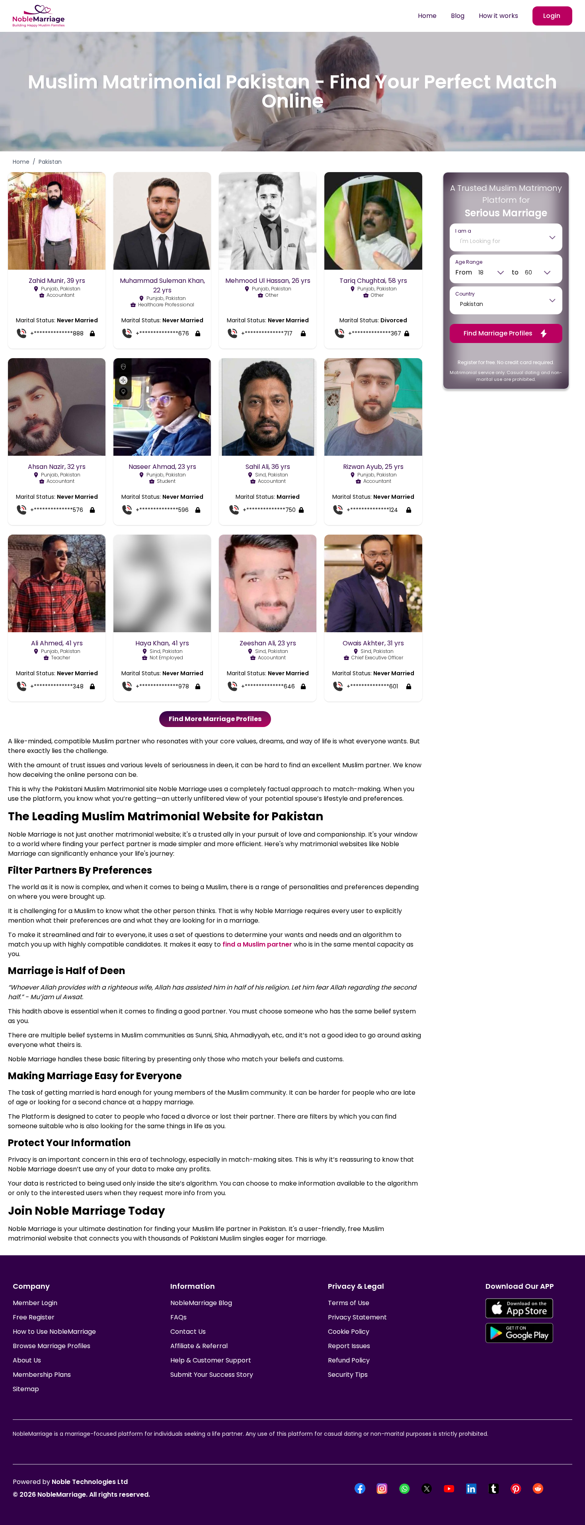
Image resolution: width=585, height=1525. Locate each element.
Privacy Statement (357, 1317)
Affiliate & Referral (199, 1346)
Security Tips (348, 1374)
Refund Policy (349, 1360)
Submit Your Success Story (211, 1374)
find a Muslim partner (257, 944)
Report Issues (349, 1346)
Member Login (35, 1302)
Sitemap (26, 1389)
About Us (27, 1360)
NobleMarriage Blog (201, 1302)
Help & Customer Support (210, 1360)
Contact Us (188, 1331)
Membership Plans (42, 1374)
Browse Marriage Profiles (51, 1346)
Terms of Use (348, 1302)
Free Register (34, 1317)
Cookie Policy (348, 1331)
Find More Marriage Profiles (215, 718)
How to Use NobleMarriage (54, 1331)
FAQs (178, 1317)
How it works (498, 15)
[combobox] (500, 241)
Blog (457, 15)
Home (427, 15)
